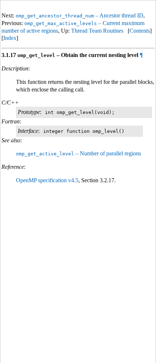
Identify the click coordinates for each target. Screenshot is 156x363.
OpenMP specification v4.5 (47, 180)
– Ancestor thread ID (79, 15)
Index (9, 38)
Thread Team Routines (97, 31)
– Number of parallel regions (78, 153)
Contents (140, 31)
